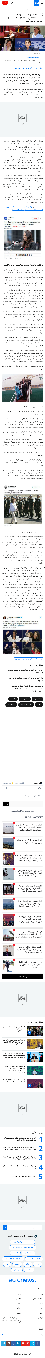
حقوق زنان (25, 699)
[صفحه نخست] (42, 9)
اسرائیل (15, 1253)
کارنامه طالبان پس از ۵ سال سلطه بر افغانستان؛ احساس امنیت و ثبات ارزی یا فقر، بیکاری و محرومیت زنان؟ (26, 688)
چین (7, 1264)
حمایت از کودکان (26, 704)
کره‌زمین (18, 1298)
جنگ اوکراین (28, 1253)
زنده (5, 3)
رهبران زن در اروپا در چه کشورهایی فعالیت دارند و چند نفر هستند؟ (25, 671)
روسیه (17, 1264)
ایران (37, 1264)
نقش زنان (37, 699)
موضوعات (40, 1288)
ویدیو (41, 1313)
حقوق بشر (11, 704)
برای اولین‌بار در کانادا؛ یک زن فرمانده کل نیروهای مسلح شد (26, 679)
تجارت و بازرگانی (38, 1298)
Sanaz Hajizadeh (33, 58)
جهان (33, 9)
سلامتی (29, 1269)
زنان (39, 704)
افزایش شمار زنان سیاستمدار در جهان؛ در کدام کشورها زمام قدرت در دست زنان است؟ (23, 208)
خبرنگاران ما (39, 1318)
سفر (42, 1308)
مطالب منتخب (35, 1022)
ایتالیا (27, 1264)
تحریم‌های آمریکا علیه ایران (13, 1258)
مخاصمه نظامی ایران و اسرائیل (22, 1242)
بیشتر (41, 1335)
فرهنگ (13, 699)
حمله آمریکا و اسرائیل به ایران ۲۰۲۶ (22, 1247)
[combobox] (22, 1227)
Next (41, 1303)
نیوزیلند (27, 9)
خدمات (41, 1329)
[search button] (5, 1227)
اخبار (38, 9)
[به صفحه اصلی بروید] (36, 3)
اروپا (41, 1293)
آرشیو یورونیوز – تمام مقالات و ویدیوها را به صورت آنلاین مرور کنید (12, 1320)
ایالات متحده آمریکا (34, 1258)
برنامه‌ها (18, 1313)
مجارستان (17, 1269)
